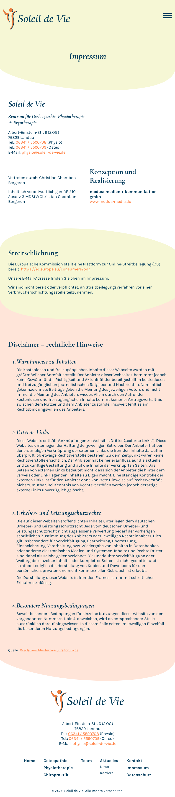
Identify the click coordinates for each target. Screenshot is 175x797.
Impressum (137, 767)
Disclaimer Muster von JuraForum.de (49, 650)
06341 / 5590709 (31, 147)
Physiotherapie (58, 767)
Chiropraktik (56, 775)
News (104, 767)
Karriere (106, 773)
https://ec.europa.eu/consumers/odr (55, 269)
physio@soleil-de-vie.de (43, 152)
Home (29, 760)
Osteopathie (55, 760)
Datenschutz (138, 775)
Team (86, 760)
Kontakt (134, 760)
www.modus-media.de (110, 201)
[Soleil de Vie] (36, 19)
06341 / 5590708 (31, 142)
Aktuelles (109, 760)
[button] (167, 15)
